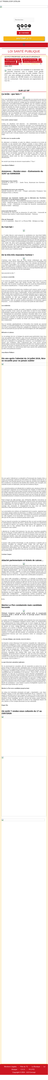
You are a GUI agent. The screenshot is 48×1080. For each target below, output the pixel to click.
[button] (24, 45)
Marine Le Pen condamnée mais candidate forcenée (22, 606)
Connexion (26, 29)
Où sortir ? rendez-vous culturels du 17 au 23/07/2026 (22, 712)
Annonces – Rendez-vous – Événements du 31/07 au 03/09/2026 (22, 172)
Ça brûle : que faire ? (11, 94)
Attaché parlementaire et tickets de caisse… (22, 560)
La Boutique (36, 1066)
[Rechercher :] (24, 20)
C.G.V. (23, 1069)
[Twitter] (22, 25)
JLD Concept (30, 1072)
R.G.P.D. (32, 1069)
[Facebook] (18, 25)
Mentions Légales (10, 1066)
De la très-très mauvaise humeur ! (18, 255)
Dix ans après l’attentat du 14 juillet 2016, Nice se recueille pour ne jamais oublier (23, 359)
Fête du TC (24, 1066)
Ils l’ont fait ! (7, 227)
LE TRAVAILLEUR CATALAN (10, 1)
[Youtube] (25, 25)
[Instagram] (29, 25)
